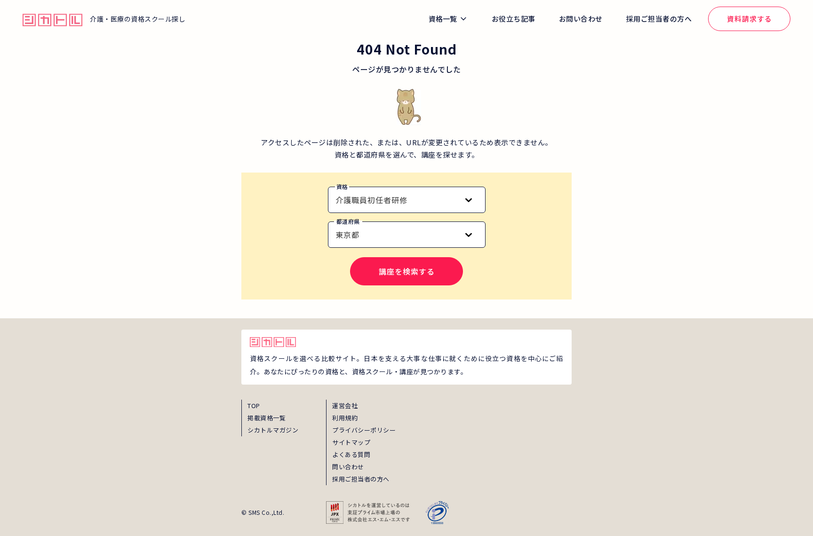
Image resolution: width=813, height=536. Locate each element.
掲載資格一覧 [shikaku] (266, 417)
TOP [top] (253, 405)
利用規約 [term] (345, 417)
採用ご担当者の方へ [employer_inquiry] (361, 478)
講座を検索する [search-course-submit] (407, 271)
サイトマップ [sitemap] (351, 442)
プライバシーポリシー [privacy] (364, 430)
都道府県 (348, 221)
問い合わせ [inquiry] (348, 466)
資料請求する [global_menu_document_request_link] (749, 19)
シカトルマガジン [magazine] (272, 430)
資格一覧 (443, 19)
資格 (342, 186)
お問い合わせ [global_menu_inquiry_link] (581, 19)
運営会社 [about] (345, 405)
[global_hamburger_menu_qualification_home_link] (52, 18)
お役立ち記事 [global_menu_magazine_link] (513, 19)
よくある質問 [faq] (351, 454)
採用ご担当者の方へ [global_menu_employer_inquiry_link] (659, 19)
